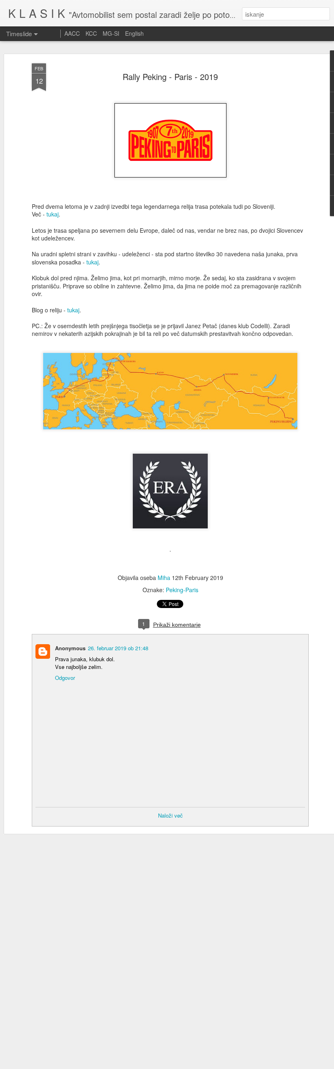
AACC (72, 33)
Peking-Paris (182, 590)
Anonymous (70, 648)
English (134, 33)
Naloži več (170, 815)
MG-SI (111, 33)
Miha (164, 577)
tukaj (52, 214)
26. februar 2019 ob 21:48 (118, 648)
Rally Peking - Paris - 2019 (170, 76)
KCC (91, 33)
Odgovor (65, 678)
